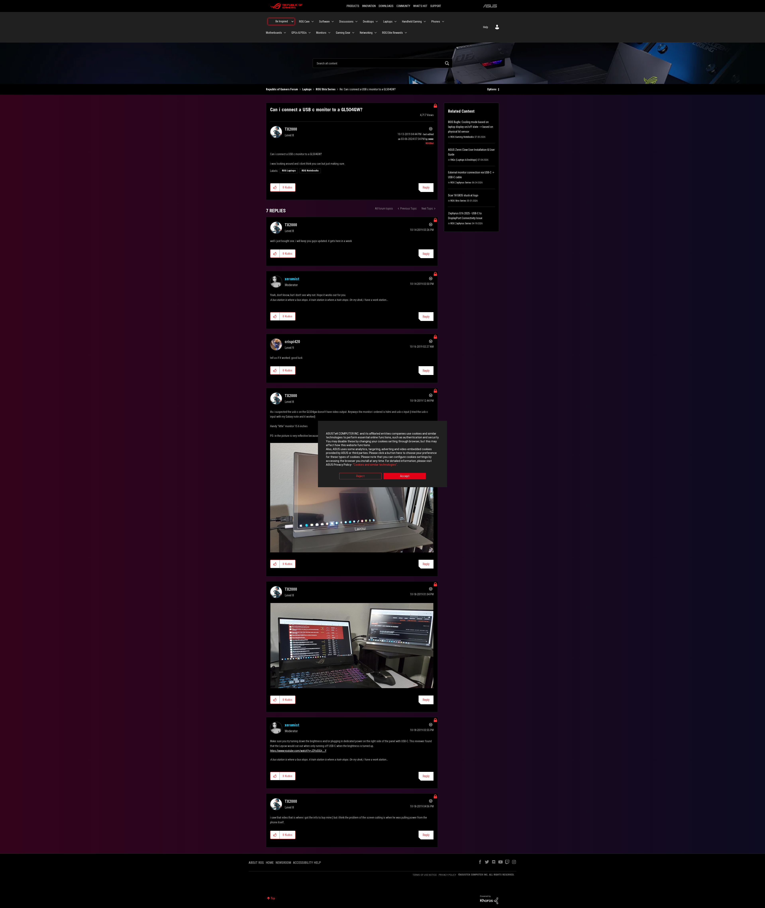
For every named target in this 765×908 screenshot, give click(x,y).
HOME (270, 863)
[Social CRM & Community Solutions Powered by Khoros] (489, 899)
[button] (275, 187)
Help (485, 27)
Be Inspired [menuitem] (282, 21)
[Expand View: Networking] (376, 32)
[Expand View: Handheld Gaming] (425, 21)
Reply (426, 187)
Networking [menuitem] (366, 32)
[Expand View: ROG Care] (313, 21)
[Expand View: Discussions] (356, 21)
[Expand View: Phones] (443, 21)
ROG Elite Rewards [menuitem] (392, 32)
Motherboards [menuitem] (274, 32)
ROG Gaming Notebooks (462, 137)
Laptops (307, 89)
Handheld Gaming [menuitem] (412, 21)
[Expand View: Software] (333, 21)
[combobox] (382, 63)
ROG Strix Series (325, 89)
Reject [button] (360, 476)
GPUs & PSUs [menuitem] (299, 32)
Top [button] (273, 898)
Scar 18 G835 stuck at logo (463, 195)
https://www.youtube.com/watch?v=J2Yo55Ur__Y (298, 750)
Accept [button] (404, 476)
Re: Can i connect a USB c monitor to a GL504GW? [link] (368, 89)
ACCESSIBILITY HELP (307, 863)
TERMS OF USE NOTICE (425, 874)
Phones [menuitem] (435, 21)
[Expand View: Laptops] (395, 21)
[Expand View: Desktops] (377, 21)
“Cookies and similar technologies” (375, 464)
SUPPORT (435, 6)
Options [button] (491, 89)
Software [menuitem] (324, 21)
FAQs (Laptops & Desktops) (463, 159)
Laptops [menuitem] (387, 21)
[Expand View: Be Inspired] (292, 21)
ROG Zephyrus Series (460, 182)
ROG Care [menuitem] (304, 21)
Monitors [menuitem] (321, 32)
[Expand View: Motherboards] (285, 32)
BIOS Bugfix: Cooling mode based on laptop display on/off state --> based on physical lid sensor (470, 126)
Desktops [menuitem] (368, 21)
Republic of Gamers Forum (282, 89)
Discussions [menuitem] (346, 21)
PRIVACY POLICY (447, 874)
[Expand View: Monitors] (329, 32)
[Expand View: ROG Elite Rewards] (406, 32)
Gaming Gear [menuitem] (343, 32)
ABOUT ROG (256, 863)
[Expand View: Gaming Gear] (353, 32)
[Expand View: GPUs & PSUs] (310, 32)
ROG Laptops (289, 170)
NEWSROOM (283, 863)
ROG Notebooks (310, 170)
